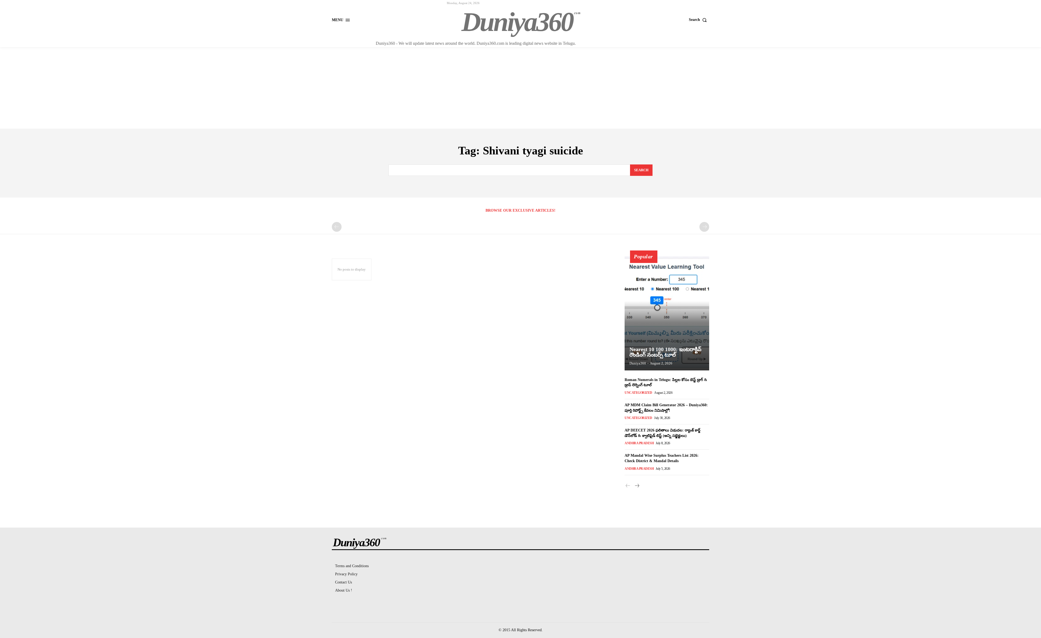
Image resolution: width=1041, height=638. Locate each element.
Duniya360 (637, 363)
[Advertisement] (520, 88)
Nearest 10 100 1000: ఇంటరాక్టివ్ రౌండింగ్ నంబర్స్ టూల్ (665, 352)
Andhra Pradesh (639, 443)
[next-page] (636, 486)
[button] (699, 20)
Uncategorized (638, 393)
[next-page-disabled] (704, 227)
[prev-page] (337, 227)
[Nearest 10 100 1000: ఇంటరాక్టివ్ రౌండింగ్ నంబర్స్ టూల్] (667, 313)
